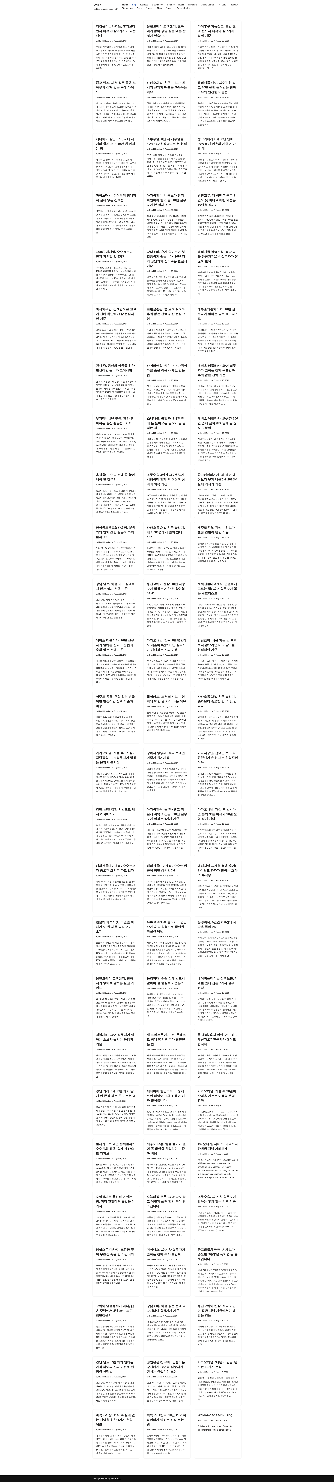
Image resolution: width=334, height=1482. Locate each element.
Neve (95, 1479)
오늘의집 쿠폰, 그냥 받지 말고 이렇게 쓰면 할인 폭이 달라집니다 (166, 1201)
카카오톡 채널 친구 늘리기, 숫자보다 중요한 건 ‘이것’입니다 (217, 701)
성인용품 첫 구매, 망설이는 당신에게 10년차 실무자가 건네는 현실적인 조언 (166, 1366)
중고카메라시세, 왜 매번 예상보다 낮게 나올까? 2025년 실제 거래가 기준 (217, 479)
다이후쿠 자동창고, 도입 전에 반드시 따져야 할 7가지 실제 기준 (217, 30)
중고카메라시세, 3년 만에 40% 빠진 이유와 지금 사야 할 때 (217, 143)
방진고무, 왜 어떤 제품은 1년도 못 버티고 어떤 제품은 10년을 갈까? (217, 200)
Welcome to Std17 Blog (215, 1415)
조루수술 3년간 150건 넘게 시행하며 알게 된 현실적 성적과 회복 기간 (166, 479)
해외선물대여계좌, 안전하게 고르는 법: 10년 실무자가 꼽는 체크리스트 (217, 588)
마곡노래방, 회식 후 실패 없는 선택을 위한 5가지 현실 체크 (115, 1419)
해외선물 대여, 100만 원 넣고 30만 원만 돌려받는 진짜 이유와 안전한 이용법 (217, 87)
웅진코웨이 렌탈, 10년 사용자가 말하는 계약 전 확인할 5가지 (166, 588)
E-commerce (157, 5)
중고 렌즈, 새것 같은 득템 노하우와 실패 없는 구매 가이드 (116, 87)
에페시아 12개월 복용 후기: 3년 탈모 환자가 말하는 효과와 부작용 (217, 870)
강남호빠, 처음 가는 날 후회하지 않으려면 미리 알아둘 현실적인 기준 (217, 645)
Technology (127, 8)
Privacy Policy (183, 8)
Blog (134, 5)
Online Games (207, 5)
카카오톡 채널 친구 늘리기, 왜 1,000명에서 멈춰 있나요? (166, 532)
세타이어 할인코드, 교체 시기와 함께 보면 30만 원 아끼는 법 (115, 143)
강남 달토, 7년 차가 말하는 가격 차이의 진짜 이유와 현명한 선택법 (115, 1366)
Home (125, 5)
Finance (171, 5)
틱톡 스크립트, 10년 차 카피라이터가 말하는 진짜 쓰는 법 (166, 1419)
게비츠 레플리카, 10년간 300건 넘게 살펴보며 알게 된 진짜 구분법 (218, 423)
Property (234, 5)
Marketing (192, 5)
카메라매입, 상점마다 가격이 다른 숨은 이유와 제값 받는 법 (167, 370)
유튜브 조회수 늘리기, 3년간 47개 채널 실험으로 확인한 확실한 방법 (167, 926)
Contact (149, 8)
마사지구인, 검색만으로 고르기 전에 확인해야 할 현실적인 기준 (116, 313)
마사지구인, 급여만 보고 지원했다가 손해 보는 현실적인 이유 (218, 757)
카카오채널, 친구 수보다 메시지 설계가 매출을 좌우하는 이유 (167, 87)
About (159, 8)
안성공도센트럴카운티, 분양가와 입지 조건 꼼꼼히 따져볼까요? (115, 532)
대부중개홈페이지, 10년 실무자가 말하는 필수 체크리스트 (218, 313)
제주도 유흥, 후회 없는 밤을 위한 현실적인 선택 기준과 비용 (115, 701)
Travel (139, 8)
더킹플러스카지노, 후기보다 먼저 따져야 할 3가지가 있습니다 (116, 30)
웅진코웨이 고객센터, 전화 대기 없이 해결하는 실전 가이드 (115, 983)
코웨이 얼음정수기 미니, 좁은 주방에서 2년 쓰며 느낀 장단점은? (115, 1310)
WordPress (116, 1479)
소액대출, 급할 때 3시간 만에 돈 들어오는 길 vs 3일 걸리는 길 (166, 423)
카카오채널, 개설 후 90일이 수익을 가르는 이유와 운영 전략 (217, 1095)
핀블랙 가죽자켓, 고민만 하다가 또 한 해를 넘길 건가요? (115, 926)
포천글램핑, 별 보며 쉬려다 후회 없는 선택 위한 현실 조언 (166, 313)
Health (181, 5)
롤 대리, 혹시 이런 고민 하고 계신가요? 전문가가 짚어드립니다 (218, 1039)
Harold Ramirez (104, 41)
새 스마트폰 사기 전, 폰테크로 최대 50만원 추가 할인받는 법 (166, 1039)
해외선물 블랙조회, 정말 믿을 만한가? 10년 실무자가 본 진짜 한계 (218, 256)
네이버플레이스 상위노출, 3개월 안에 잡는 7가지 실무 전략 (217, 983)
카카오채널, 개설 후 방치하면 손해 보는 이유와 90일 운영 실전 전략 (217, 814)
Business (143, 5)
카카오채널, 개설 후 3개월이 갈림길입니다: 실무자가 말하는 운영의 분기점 (116, 757)
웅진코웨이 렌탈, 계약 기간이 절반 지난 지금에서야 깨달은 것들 (217, 1310)
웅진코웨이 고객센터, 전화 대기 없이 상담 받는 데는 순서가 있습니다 (166, 30)
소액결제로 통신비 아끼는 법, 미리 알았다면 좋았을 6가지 (114, 1201)
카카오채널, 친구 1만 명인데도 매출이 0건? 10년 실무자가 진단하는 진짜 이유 (167, 645)
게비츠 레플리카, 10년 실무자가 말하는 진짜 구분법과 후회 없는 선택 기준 (217, 370)
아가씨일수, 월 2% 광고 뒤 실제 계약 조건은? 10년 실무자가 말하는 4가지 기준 (167, 814)
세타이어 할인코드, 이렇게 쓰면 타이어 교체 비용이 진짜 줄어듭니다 (166, 1095)
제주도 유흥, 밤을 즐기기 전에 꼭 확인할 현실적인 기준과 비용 (166, 1148)
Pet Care (222, 5)
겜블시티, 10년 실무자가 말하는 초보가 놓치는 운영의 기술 (115, 1039)
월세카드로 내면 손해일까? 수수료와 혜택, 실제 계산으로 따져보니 (115, 1148)
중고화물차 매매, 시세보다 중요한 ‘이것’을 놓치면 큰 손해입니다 (218, 1254)
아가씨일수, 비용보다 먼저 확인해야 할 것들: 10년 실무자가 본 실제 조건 (166, 200)
